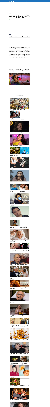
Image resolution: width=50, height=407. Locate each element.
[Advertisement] (25, 8)
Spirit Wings (11, 1)
